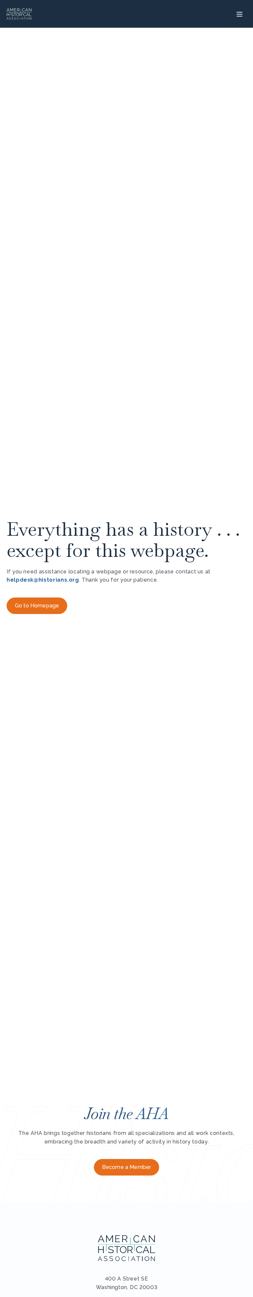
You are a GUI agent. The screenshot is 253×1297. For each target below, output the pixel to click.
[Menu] (238, 14)
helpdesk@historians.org (43, 580)
